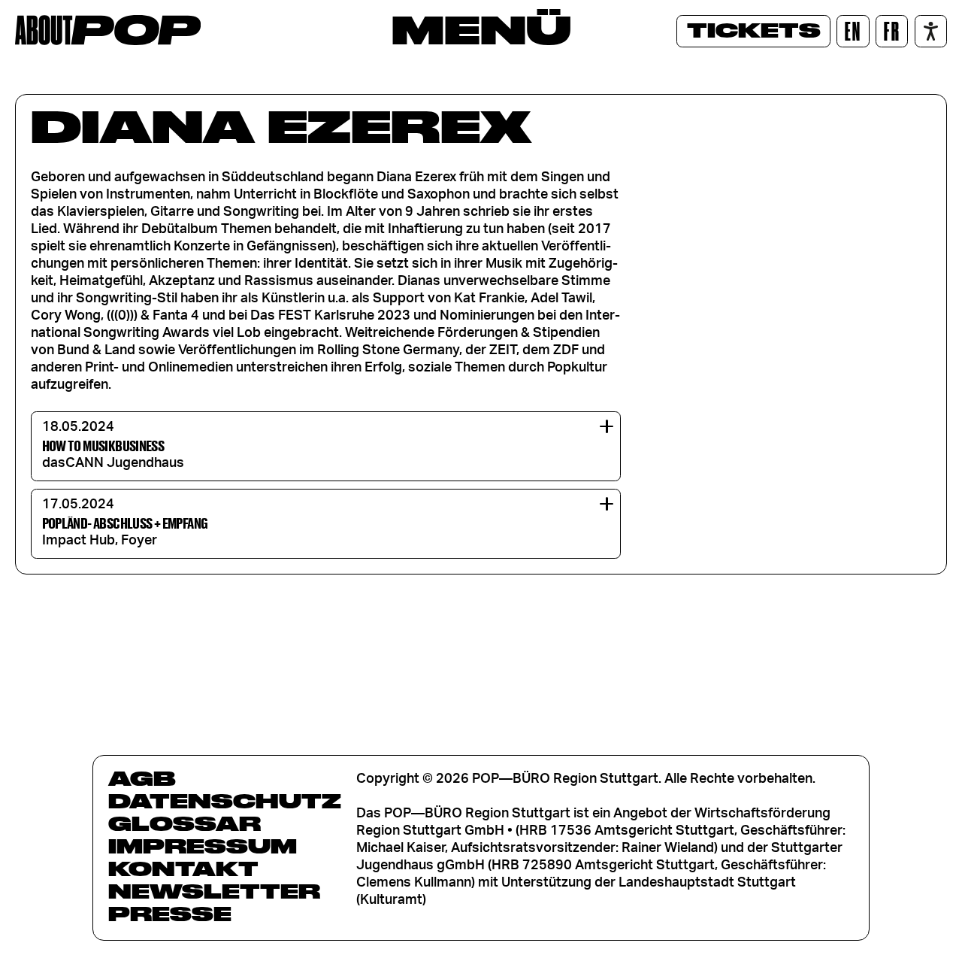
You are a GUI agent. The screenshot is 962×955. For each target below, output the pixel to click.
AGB (142, 778)
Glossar (184, 823)
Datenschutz (224, 801)
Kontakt (183, 868)
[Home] (108, 30)
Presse (169, 913)
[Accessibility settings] (930, 31)
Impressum (202, 846)
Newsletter (214, 891)
